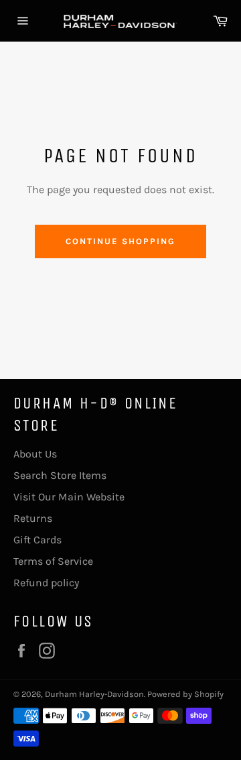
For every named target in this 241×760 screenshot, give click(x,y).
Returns (32, 518)
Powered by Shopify (185, 694)
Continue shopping (120, 241)
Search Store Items (59, 475)
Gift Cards (37, 539)
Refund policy (46, 582)
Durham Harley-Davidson (94, 694)
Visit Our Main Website (69, 496)
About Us (35, 453)
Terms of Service (53, 561)
